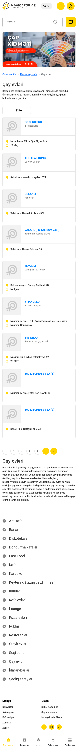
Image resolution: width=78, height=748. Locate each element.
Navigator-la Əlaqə (51, 717)
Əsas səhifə (9, 74)
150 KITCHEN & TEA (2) (39, 409)
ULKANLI (30, 194)
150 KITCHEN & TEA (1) (39, 373)
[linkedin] (59, 727)
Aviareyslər (8, 712)
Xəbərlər (6, 722)
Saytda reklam (49, 712)
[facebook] (44, 727)
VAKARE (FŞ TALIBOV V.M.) (42, 229)
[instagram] (51, 727)
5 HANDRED (32, 301)
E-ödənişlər (8, 717)
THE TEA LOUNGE (36, 158)
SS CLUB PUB (33, 122)
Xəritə (5, 727)
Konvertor (7, 707)
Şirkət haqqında (49, 707)
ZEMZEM (30, 265)
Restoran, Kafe (28, 74)
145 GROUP (32, 337)
